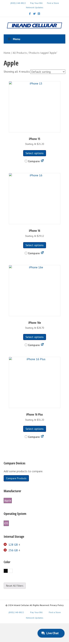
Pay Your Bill (36, 3)
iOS (6, 523)
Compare (33, 161)
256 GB (13, 550)
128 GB (13, 544)
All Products (20, 53)
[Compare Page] (42, 161)
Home (7, 53)
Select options (35, 153)
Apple (7, 500)
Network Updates (34, 7)
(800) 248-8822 (18, 3)
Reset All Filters (14, 585)
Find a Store (53, 3)
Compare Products (16, 478)
